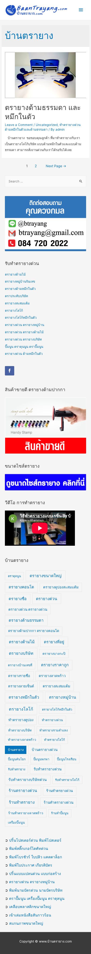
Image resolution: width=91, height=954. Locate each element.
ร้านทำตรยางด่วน (59, 790)
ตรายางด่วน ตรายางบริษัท (23, 339)
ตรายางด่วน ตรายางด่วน (27, 609)
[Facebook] (9, 370)
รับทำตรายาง (16, 769)
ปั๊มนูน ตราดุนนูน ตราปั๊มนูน (24, 346)
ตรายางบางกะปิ (53, 653)
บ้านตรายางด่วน (44, 749)
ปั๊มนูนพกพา (41, 759)
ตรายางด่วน (46, 598)
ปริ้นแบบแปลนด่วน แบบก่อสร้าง (35, 873)
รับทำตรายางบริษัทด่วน (27, 779)
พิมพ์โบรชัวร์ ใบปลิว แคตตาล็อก (35, 857)
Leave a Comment (19, 125)
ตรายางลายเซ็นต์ (21, 686)
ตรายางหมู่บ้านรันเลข (20, 281)
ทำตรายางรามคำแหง (53, 730)
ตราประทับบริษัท (16, 296)
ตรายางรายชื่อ (19, 676)
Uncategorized (47, 125)
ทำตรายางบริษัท (20, 730)
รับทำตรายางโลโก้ (67, 780)
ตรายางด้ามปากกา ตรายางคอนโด (33, 631)
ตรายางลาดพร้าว (52, 676)
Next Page (56, 166)
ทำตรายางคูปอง (20, 720)
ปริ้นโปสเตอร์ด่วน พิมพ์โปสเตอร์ (35, 840)
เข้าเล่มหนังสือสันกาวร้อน (30, 915)
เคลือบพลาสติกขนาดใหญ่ (30, 906)
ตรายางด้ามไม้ (15, 274)
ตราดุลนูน (14, 576)
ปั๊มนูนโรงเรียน (66, 759)
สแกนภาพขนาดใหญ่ (26, 923)
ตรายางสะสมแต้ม (17, 303)
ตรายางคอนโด (21, 587)
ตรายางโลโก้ (14, 310)
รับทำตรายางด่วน (48, 769)
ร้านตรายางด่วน (23, 790)
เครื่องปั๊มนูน (16, 822)
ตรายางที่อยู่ (54, 642)
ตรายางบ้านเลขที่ (20, 665)
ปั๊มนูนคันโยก (17, 759)
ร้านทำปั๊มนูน (59, 813)
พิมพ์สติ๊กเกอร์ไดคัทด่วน (28, 848)
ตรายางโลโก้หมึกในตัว (21, 317)
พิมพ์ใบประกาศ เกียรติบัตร (30, 865)
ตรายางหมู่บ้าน (62, 697)
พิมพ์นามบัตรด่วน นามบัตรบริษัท (36, 890)
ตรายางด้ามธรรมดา (26, 620)
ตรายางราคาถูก (55, 664)
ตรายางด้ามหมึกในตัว (20, 289)
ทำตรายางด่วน (52, 720)
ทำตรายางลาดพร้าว (22, 740)
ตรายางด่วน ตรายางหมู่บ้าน (24, 325)
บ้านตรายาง (16, 750)
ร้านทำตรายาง (22, 802)
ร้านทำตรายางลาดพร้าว (25, 813)
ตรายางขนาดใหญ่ (46, 575)
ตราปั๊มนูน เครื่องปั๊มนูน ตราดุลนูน (36, 898)
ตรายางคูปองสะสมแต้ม (61, 587)
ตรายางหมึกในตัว (24, 697)
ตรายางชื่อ (18, 598)
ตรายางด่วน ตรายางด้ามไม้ (24, 332)
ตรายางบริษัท (21, 653)
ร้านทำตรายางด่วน (58, 802)
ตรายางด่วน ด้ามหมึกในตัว (24, 354)
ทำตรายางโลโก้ (54, 740)
